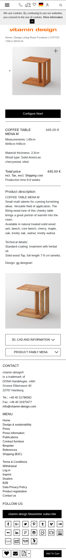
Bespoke (8, 445)
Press (6, 428)
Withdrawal (10, 466)
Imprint (7, 474)
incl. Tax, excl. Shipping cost (24, 175)
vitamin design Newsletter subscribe (32, 514)
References (10, 449)
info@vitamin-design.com (19, 406)
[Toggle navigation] (7, 4)
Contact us (9, 495)
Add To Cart (52, 553)
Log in (6, 470)
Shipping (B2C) (12, 454)
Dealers (7, 478)
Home (8, 37)
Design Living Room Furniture (30, 37)
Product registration (15, 491)
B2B (5, 482)
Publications (10, 437)
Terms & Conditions (15, 461)
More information (53, 17)
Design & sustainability (17, 424)
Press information (13, 433)
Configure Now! (33, 113)
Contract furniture (13, 441)
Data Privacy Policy (15, 487)
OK (32, 21)
